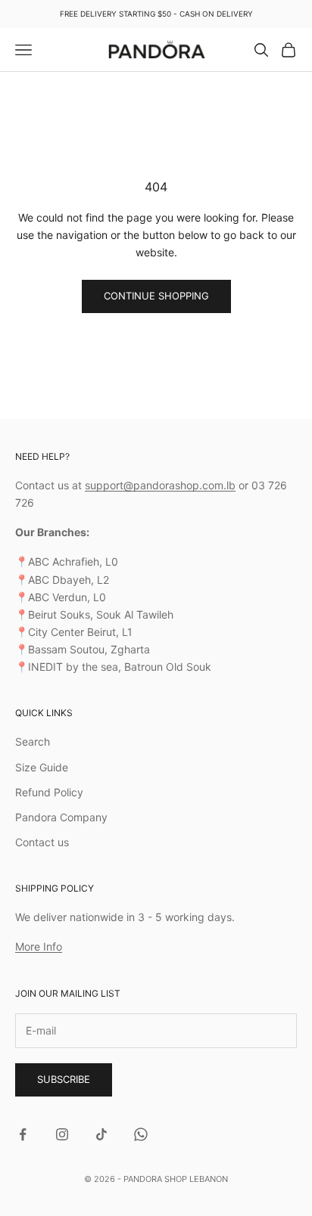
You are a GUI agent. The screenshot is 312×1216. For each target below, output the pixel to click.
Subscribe (63, 1079)
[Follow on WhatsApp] (140, 1134)
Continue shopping (156, 296)
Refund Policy (49, 792)
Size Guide (41, 767)
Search (32, 741)
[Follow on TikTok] (101, 1134)
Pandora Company (61, 817)
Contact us (42, 842)
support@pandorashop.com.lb (160, 485)
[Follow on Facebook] (22, 1134)
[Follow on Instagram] (62, 1134)
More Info (38, 946)
